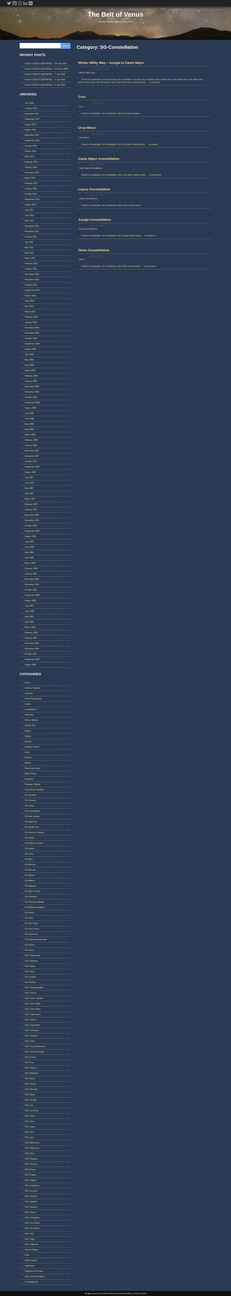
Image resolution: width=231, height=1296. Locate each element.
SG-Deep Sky (139, 79)
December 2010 (32, 274)
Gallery (28, 736)
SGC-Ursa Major (32, 1223)
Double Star (30, 725)
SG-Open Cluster (32, 891)
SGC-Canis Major (174, 79)
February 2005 (31, 632)
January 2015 (31, 146)
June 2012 (29, 215)
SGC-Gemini (30, 1084)
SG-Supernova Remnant (36, 939)
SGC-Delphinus (32, 1073)
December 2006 (32, 515)
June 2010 (29, 301)
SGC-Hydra (30, 1094)
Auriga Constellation (94, 219)
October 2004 (31, 654)
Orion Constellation (93, 250)
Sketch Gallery (139, 82)
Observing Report (33, 768)
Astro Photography (33, 698)
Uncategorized (31, 1282)
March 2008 (30, 434)
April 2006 (29, 558)
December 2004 (32, 643)
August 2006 (30, 536)
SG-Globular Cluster (34, 843)
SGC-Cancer (30, 993)
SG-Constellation (125, 79)
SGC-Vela (29, 1233)
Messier (28, 757)
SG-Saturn (29, 912)
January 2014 (31, 167)
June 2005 (29, 611)
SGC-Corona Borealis (34, 1052)
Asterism (29, 693)
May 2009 (29, 360)
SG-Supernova (31, 934)
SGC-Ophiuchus (32, 1148)
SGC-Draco (30, 1078)
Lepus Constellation (94, 189)
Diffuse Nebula (31, 720)
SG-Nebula (30, 880)
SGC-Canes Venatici (34, 998)
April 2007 (29, 493)
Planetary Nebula (32, 784)
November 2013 (32, 172)
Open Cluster (31, 773)
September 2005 (32, 595)
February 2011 (31, 263)
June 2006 (29, 547)
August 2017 (30, 124)
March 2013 (30, 178)
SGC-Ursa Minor (125, 144)
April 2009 (29, 365)
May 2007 (29, 488)
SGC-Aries (29, 971)
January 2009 (31, 381)
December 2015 (32, 135)
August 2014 (30, 151)
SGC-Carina (30, 1019)
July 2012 (29, 210)
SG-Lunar (29, 854)
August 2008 (30, 408)
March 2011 (30, 258)
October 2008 (31, 397)
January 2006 (31, 574)
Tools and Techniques (34, 1276)
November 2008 (32, 392)
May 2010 (29, 306)
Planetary (29, 779)
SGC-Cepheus (31, 1036)
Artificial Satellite (32, 688)
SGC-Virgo (29, 1239)
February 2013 (31, 183)
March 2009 (30, 370)
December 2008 (32, 386)
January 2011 (31, 269)
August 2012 (30, 204)
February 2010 (31, 317)
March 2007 (30, 499)
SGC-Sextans (31, 1207)
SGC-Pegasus (31, 1159)
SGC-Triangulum (32, 1217)
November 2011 (32, 231)
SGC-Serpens (31, 1201)
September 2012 (32, 199)
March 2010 (30, 311)
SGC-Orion (116, 82)
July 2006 (29, 541)
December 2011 (32, 226)
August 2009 (30, 349)
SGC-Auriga (161, 79)
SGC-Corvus (30, 1057)
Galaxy (114, 79)
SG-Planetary (31, 896)
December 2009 (32, 327)
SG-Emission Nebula (34, 832)
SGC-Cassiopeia (32, 1025)
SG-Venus (29, 950)
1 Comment (153, 144)
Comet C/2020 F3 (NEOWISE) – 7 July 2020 (45, 74)
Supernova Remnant (34, 1271)
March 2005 (30, 627)
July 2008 (29, 413)
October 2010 (31, 285)
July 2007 (29, 477)
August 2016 (30, 130)
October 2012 (31, 194)
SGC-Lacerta (30, 1100)
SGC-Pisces (30, 1169)
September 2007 (32, 467)
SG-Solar (29, 918)
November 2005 (32, 584)
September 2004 (32, 659)
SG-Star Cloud (31, 923)
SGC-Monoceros (103, 82)
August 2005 (30, 600)
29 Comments (155, 175)
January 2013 (31, 188)
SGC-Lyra (29, 1137)
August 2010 (30, 295)
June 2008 (29, 418)
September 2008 (32, 402)
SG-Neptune (30, 886)
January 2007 (31, 509)
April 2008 (29, 429)
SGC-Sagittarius (32, 1185)
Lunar (27, 752)
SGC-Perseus (31, 1164)
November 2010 (32, 279)
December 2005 (32, 579)
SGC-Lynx (29, 1132)
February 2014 (31, 162)
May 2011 (29, 247)
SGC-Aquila (30, 966)
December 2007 (32, 451)
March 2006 (30, 563)
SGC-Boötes (30, 982)
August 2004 (30, 664)
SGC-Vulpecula (32, 1244)
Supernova (29, 1266)
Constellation (95, 79)
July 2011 (29, 242)
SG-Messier (30, 870)
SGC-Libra (29, 1121)
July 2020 (29, 103)
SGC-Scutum (31, 1196)
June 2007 (29, 483)
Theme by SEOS (139, 1293)
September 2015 (32, 140)
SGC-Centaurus (32, 1030)
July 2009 (29, 354)
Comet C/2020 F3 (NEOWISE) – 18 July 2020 (45, 63)
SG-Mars (29, 859)
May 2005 (29, 616)
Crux (82, 96)
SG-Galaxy (150, 79)
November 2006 (32, 520)
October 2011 (31, 237)
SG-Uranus (30, 945)
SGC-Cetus (30, 1041)
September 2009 (32, 344)
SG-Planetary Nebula (34, 902)
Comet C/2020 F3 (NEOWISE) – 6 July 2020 (45, 79)
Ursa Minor (87, 127)
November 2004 (32, 648)
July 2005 (29, 606)
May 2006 (29, 552)
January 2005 (31, 638)
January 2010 (31, 322)
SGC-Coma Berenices (35, 1046)
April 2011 (29, 253)
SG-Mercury (30, 864)
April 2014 (29, 156)
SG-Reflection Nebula (34, 907)
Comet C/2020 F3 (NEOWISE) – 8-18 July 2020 (46, 69)
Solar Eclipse (31, 1260)
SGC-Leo (29, 1105)
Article (27, 682)
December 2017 (32, 113)
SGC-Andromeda (32, 955)
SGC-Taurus (127, 82)
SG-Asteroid (30, 800)
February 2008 (31, 440)
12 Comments (150, 266)
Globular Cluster (32, 747)
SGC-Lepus (90, 82)
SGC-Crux (122, 113)
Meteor (28, 763)
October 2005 (31, 590)
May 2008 (29, 424)
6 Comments (150, 236)
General (28, 741)
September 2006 (32, 531)
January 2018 (31, 108)
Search (65, 46)
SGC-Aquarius (31, 961)
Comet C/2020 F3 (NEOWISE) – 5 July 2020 (45, 85)
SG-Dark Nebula (32, 816)
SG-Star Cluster (32, 929)
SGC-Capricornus (33, 1014)
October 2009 (31, 338)
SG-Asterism (30, 795)
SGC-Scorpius (31, 1191)
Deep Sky (106, 79)
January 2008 (31, 445)
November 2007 (32, 456)
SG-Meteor (30, 875)
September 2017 (32, 119)
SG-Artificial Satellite (34, 789)
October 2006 (31, 525)
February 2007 (31, 504)
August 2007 (30, 472)
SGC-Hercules (31, 1089)
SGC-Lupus (30, 1126)
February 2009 (31, 376)
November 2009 (32, 333)
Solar (27, 1255)
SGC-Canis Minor (190, 79)
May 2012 (29, 220)
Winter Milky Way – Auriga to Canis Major (111, 63)
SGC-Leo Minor (32, 1110)
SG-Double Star (32, 827)
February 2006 (31, 568)
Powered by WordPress (124, 1293)
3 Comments (154, 82)
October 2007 (31, 461)
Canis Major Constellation (98, 158)
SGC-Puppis (30, 1175)
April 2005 (29, 622)
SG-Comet (29, 805)
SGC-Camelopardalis (34, 987)
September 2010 (32, 290)
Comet (28, 704)
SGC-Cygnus (31, 1068)
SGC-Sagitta (30, 1180)
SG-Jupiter (29, 848)
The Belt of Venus (115, 14)
